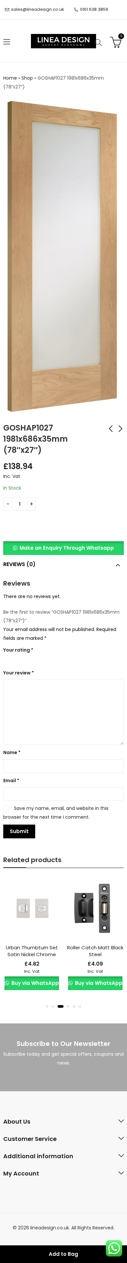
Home (10, 78)
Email (11, 780)
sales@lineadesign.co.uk (37, 9)
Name (12, 752)
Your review (18, 673)
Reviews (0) (19, 564)
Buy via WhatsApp (34, 983)
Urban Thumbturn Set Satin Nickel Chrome (32, 951)
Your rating (18, 650)
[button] (63, 548)
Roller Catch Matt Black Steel (95, 951)
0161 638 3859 (94, 9)
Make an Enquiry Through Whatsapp (67, 548)
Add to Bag (63, 1254)
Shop (27, 78)
